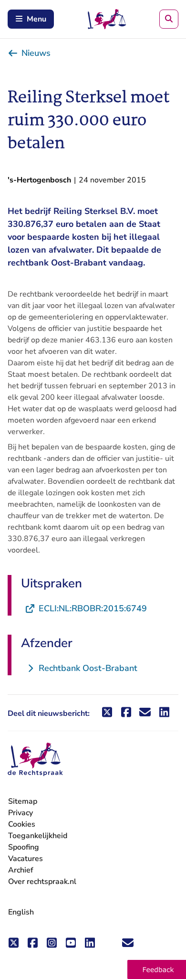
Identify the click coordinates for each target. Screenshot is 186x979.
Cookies (21, 824)
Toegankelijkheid (37, 835)
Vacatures (25, 858)
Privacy (20, 813)
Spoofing (23, 847)
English (21, 912)
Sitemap (22, 801)
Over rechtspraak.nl (42, 881)
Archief (20, 870)
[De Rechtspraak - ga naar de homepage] (35, 760)
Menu (36, 19)
